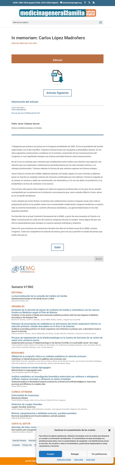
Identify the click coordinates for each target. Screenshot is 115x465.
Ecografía (16, 445)
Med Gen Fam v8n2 (28, 43)
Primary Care (27, 445)
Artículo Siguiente (57, 93)
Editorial (15, 43)
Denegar (75, 454)
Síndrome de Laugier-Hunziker (27, 404)
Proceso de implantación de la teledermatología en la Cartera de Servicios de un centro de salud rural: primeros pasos (57, 339)
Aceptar (50, 454)
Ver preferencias (99, 454)
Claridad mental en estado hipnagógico (31, 367)
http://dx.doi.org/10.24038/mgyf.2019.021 (26, 113)
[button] (109, 430)
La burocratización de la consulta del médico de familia (39, 296)
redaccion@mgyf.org (19, 110)
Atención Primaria (19, 441)
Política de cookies (64, 460)
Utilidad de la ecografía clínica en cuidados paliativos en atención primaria (49, 356)
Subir (57, 247)
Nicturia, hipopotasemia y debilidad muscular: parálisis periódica (44, 413)
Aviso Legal (78, 460)
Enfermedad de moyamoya (25, 395)
